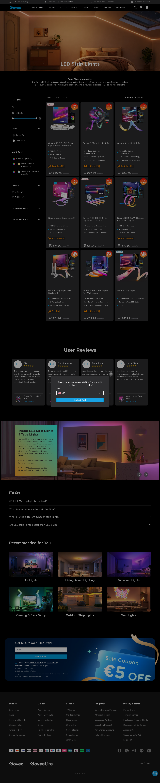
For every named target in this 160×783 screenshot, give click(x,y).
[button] (80, 393)
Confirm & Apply (80, 400)
